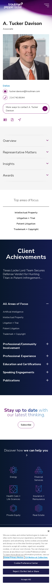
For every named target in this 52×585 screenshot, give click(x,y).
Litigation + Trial (26, 218)
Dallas (6, 85)
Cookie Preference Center (26, 563)
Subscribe (26, 424)
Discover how (26, 450)
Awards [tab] (8, 175)
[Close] (48, 531)
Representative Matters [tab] (20, 152)
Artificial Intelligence (13, 311)
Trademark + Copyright (26, 229)
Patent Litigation (26, 223)
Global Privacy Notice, (14, 557)
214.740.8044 (17, 97)
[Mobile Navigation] (46, 5)
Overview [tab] (9, 141)
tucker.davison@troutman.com (24, 91)
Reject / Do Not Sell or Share (26, 571)
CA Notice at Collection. (36, 557)
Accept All (26, 579)
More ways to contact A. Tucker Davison (22, 108)
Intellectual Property (26, 212)
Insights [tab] (8, 164)
